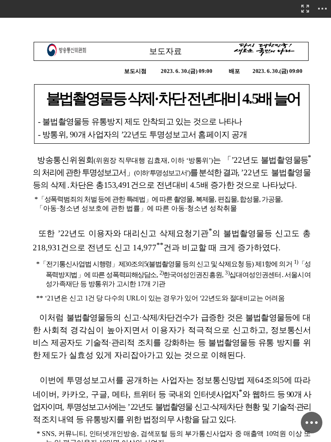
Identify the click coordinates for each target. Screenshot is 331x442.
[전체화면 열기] (305, 8)
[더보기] (322, 8)
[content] (165, 221)
